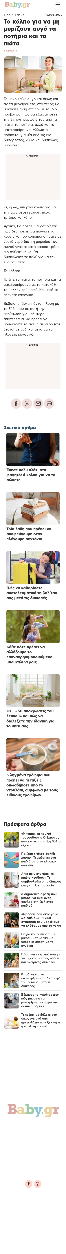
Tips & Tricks (14, 15)
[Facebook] (28, 1184)
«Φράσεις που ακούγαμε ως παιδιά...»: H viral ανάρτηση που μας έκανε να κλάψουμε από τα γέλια (41, 920)
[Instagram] (37, 1184)
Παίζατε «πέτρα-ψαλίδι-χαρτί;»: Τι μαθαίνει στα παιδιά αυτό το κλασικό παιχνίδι (38, 859)
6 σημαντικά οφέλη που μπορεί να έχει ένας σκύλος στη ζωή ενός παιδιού (39, 900)
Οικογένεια (19, 1142)
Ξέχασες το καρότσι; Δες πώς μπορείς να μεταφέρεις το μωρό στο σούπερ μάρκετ (40, 1000)
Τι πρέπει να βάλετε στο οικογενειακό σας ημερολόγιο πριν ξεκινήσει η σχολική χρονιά (41, 1020)
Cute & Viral (19, 1158)
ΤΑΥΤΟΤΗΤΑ (15, 1208)
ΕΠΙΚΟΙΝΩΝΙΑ (16, 1219)
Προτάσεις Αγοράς (26, 1166)
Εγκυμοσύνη (20, 1134)
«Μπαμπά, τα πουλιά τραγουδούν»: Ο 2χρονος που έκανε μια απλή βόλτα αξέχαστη (40, 839)
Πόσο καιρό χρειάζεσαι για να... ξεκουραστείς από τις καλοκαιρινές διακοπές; (41, 958)
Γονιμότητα (19, 1126)
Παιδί (43, 1134)
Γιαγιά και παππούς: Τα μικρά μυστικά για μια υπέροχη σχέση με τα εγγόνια (38, 940)
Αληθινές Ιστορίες (26, 1150)
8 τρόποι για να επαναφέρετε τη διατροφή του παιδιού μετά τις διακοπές (41, 980)
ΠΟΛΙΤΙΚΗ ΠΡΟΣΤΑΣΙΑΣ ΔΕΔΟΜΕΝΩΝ (32, 1213)
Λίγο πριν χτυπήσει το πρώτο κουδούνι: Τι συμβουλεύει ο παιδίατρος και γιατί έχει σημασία (41, 879)
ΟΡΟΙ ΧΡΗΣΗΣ (35, 1208)
